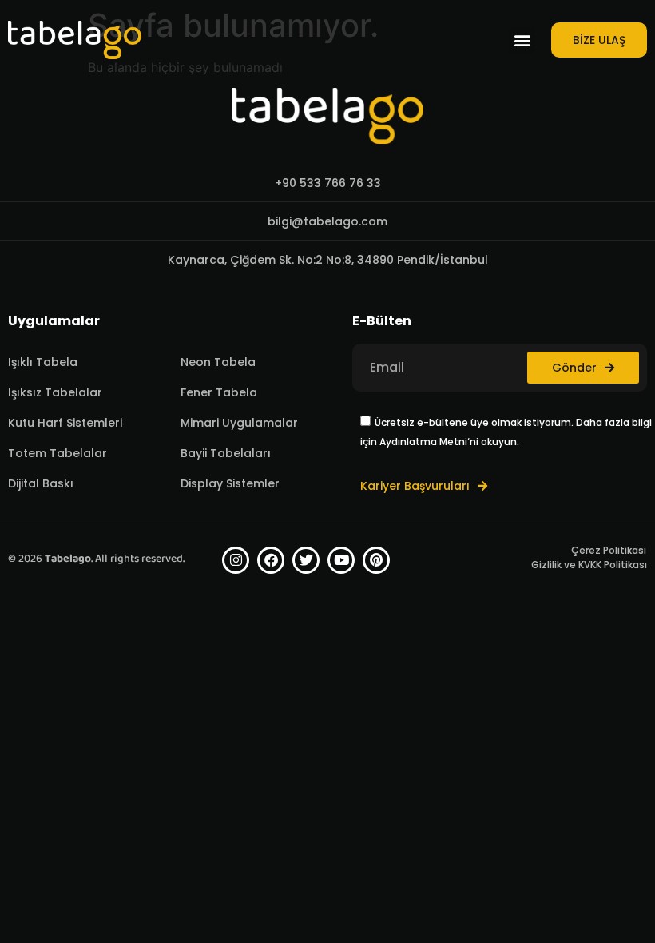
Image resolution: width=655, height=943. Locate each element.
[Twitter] (306, 560)
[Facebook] (270, 560)
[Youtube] (341, 560)
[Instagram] (235, 560)
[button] (522, 40)
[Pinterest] (376, 560)
